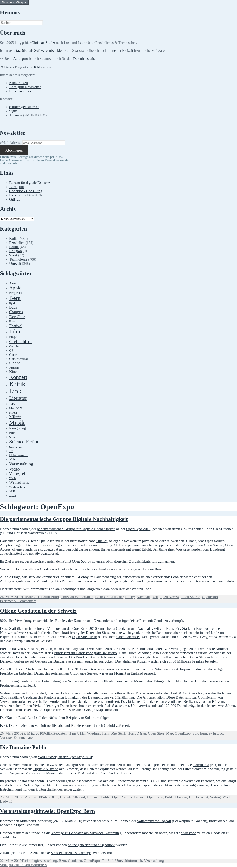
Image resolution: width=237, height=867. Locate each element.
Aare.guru (20, 59)
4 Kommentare (22, 737)
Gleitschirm (20, 341)
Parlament (7, 601)
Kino (13, 372)
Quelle (101, 541)
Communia (201, 765)
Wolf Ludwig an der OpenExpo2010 (65, 757)
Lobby (130, 597)
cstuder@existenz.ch (24, 107)
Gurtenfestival (18, 359)
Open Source (190, 597)
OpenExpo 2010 (138, 529)
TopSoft (107, 861)
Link (15, 391)
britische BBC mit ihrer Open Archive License (98, 773)
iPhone (15, 363)
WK (12, 491)
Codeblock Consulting (25, 191)
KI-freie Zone (44, 67)
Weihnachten (17, 487)
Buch (13, 307)
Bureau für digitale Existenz (29, 183)
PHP (12, 433)
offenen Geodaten (41, 569)
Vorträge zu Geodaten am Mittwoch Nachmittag (86, 833)
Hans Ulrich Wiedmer (84, 733)
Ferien (12, 321)
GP (11, 350)
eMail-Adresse (10, 143)
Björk (12, 303)
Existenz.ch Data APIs (25, 195)
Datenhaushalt (83, 59)
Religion (15, 251)
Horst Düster (137, 733)
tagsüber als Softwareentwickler (39, 50)
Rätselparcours (20, 91)
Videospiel (17, 474)
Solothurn (200, 733)
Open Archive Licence (128, 797)
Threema (15, 115)
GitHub (14, 199)
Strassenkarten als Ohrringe (71, 853)
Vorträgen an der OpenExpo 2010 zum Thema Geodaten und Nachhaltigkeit (103, 628)
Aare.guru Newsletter (25, 87)
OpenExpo (210, 597)
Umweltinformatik (128, 861)
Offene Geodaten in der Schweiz (38, 611)
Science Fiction (24, 441)
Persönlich (17, 243)
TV (11, 451)
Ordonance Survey (83, 673)
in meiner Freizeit (120, 50)
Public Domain (176, 797)
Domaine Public (98, 797)
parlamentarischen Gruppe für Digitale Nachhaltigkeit (76, 529)
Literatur (18, 398)
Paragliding (17, 428)
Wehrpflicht (19, 482)
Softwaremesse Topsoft (154, 821)
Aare (12, 283)
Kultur (14, 238)
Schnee (13, 437)
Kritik (17, 384)
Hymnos (10, 12)
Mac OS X (15, 408)
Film (14, 331)
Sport (13, 255)
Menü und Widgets (14, 2)
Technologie (18, 259)
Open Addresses (128, 637)
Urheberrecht (18, 455)
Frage (13, 337)
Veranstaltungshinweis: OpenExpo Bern (47, 811)
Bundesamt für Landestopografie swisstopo (85, 653)
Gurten (13, 354)
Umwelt (15, 263)
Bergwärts (15, 293)
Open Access (169, 597)
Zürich (12, 496)
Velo (12, 459)
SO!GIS (184, 693)
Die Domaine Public (23, 747)
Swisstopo (188, 833)
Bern (15, 298)
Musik (17, 422)
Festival (15, 325)
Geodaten (60, 733)
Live (13, 403)
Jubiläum (14, 367)
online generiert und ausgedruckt (91, 845)
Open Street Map (84, 637)
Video (14, 469)
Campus (16, 312)
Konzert (18, 377)
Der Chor (17, 316)
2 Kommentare (25, 601)
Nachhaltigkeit (147, 597)
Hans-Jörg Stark (114, 733)
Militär (15, 416)
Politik (14, 247)
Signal (14, 111)
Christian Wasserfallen (77, 597)
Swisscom (15, 447)
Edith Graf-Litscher (109, 597)
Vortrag (5, 737)
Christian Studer (43, 43)
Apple (15, 287)
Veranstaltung (21, 464)
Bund (55, 597)
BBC (54, 797)
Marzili (13, 412)
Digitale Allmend (45, 769)
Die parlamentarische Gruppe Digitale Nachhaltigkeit (64, 519)
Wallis (12, 478)
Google (14, 346)
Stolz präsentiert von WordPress (23, 865)
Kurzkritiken (18, 83)
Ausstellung (48, 861)
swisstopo (216, 733)
